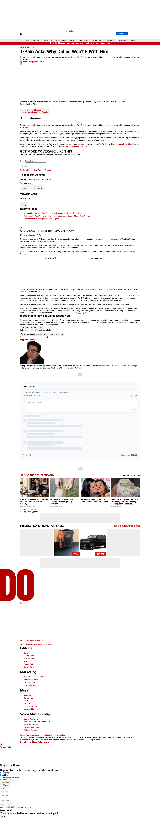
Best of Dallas (96, 40)
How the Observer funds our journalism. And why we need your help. (80, 43)
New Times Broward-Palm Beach (37, 722)
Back (3, 804)
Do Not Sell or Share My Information (35, 742)
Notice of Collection (28, 170)
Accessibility (43, 735)
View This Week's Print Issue (32, 641)
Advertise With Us (31, 680)
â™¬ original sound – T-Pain (31, 235)
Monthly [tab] (33, 327)
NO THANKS (38, 189)
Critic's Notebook (27, 47)
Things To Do (83, 40)
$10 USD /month (27, 334)
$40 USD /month (57, 334)
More (133, 40)
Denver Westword (31, 719)
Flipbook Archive (30, 706)
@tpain (23, 227)
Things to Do (7, 773)
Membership (29, 709)
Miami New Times (31, 725)
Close (3, 816)
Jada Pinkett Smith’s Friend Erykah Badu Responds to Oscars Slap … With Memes (57, 216)
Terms (40, 170)
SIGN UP (25, 167)
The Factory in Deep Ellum (121, 144)
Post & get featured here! (126, 525)
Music (72, 40)
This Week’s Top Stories (11, 777)
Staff (26, 701)
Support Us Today (27, 340)
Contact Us (28, 698)
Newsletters (123, 40)
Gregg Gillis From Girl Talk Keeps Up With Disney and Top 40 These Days (53, 213)
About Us (27, 695)
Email (22, 161)
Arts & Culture (61, 40)
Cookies (35, 735)
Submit (10, 804)
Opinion (36, 40)
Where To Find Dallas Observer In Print (36, 645)
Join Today (5, 782)
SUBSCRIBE (27, 189)
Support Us (121, 34)
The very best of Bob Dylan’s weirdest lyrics (41, 219)
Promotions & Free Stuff (34, 677)
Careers (27, 703)
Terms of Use (29, 682)
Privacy (48, 170)
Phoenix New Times (32, 727)
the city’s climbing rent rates (75, 146)
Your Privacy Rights (58, 735)
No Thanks (5, 785)
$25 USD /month (42, 334)
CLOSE (23, 205)
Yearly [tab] (41, 327)
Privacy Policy (29, 685)
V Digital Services (31, 730)
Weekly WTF (110, 40)
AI (49, 735)
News (27, 40)
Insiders (5, 775)
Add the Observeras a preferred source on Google (34, 111)
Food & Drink (47, 40)
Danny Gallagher (29, 62)
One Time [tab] (24, 327)
